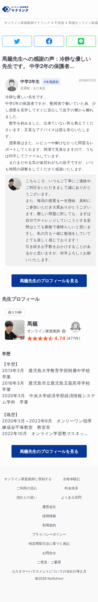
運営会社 (49, 507)
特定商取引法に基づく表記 (49, 544)
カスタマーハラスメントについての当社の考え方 (49, 571)
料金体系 (71, 488)
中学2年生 (30, 81)
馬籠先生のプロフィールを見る (49, 280)
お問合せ (49, 553)
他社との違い (26, 497)
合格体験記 (71, 479)
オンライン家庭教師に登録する (26, 479)
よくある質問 (71, 497)
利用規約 (49, 525)
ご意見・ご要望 (49, 562)
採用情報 (49, 516)
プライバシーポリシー (49, 534)
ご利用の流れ (26, 488)
